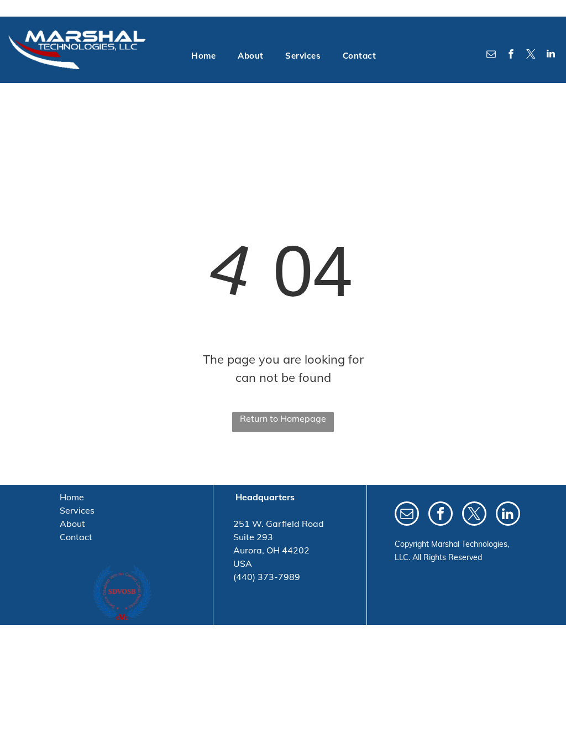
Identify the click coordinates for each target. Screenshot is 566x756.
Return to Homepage (283, 418)
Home (72, 497)
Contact (76, 536)
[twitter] (531, 55)
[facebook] (511, 55)
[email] (491, 55)
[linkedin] (551, 55)
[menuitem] (203, 56)
